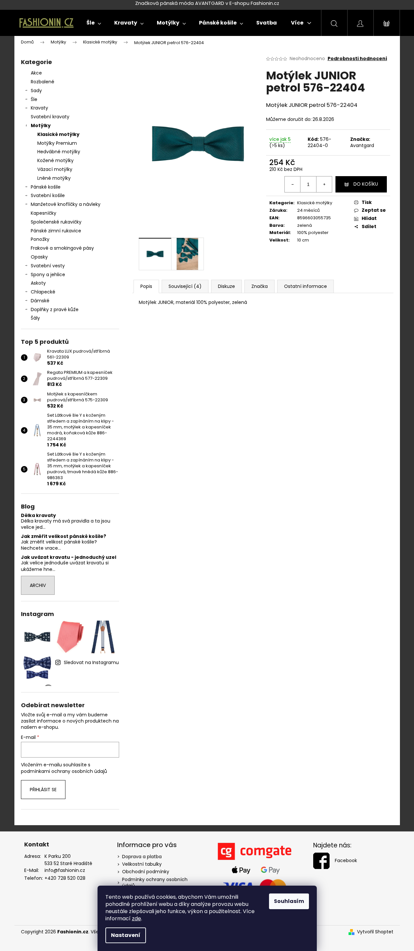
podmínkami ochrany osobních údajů (64, 771)
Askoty (38, 283)
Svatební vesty (48, 265)
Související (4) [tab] (185, 286)
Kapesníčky (43, 213)
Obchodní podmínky (145, 871)
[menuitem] (94, 23)
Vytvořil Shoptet (375, 932)
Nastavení (125, 935)
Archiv (38, 585)
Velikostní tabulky (142, 864)
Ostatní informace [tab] (305, 286)
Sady (36, 90)
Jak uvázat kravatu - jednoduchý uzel (68, 557)
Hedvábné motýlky (58, 151)
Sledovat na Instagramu (91, 662)
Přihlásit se (43, 789)
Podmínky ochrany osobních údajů (155, 882)
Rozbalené (42, 81)
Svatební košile (48, 195)
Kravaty (39, 108)
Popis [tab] (146, 286)
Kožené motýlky (55, 160)
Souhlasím (289, 901)
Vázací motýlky (54, 169)
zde (136, 918)
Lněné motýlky (54, 178)
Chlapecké (43, 292)
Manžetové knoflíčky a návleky (65, 204)
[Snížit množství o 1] (292, 184)
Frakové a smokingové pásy (62, 248)
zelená (304, 225)
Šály (35, 318)
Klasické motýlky (58, 134)
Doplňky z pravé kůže (55, 309)
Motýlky (41, 125)
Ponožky (40, 239)
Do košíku (365, 184)
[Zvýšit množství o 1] (324, 184)
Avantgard (362, 145)
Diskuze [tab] (226, 286)
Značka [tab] (259, 286)
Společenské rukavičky (56, 222)
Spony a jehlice (48, 274)
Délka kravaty (38, 515)
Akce (36, 73)
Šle (34, 99)
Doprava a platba (142, 856)
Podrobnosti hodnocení (357, 59)
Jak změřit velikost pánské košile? (63, 536)
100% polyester (313, 232)
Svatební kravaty (50, 116)
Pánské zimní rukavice (56, 230)
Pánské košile (46, 187)
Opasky (39, 257)
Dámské (40, 300)
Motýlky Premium (57, 143)
